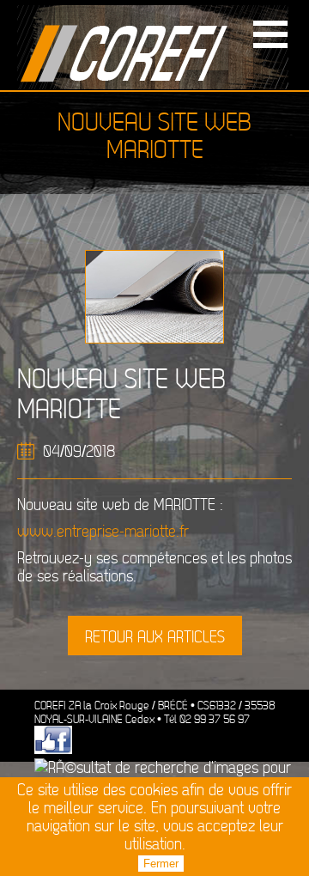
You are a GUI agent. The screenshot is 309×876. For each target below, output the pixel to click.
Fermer (161, 863)
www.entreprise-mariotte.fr (103, 532)
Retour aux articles (155, 638)
